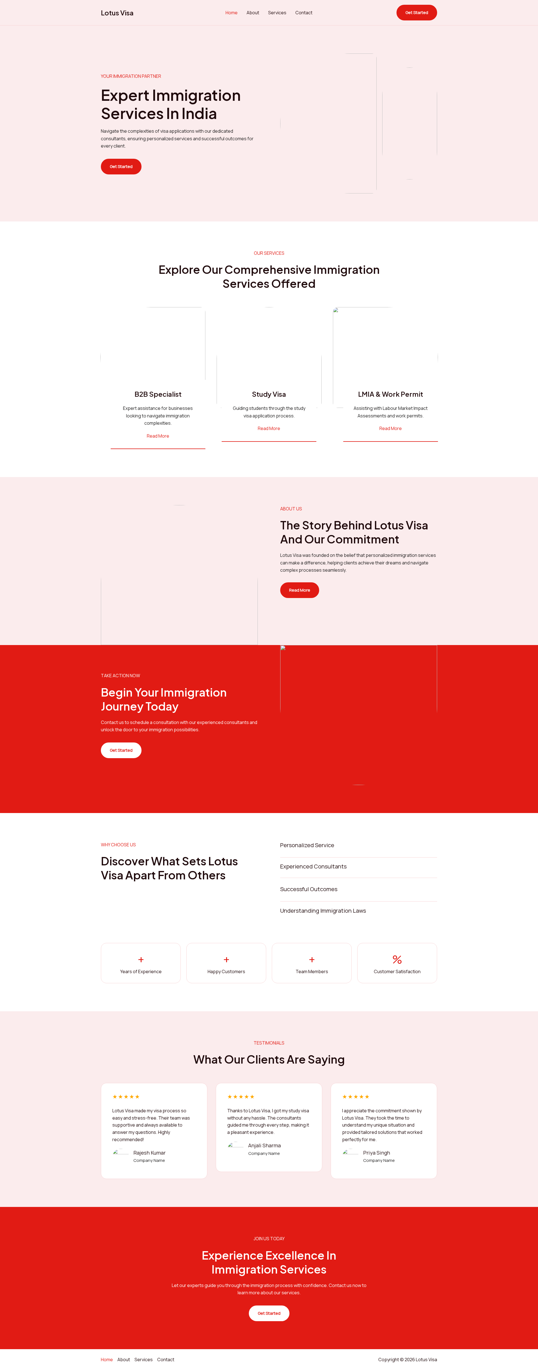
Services (277, 13)
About (253, 13)
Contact (303, 13)
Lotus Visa (117, 12)
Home (232, 13)
